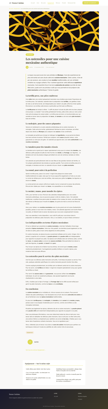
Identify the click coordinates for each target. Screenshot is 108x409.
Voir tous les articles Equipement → (36, 350)
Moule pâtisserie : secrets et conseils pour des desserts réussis (69, 375)
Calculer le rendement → (90, 2)
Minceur (58, 3)
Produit (64, 3)
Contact (80, 399)
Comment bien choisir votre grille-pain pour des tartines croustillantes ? (68, 380)
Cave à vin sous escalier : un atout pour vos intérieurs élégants (38, 373)
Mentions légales (82, 396)
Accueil (33, 3)
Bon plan (43, 3)
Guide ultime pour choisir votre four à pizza (38, 369)
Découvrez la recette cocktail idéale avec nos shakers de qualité (38, 378)
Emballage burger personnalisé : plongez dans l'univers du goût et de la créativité (69, 369)
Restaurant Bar (72, 3)
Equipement (51, 3)
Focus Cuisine (16, 3)
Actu (38, 3)
